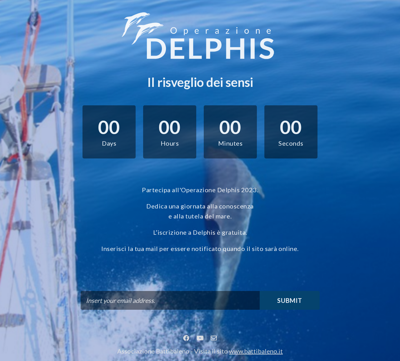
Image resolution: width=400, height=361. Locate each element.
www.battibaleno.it (256, 351)
